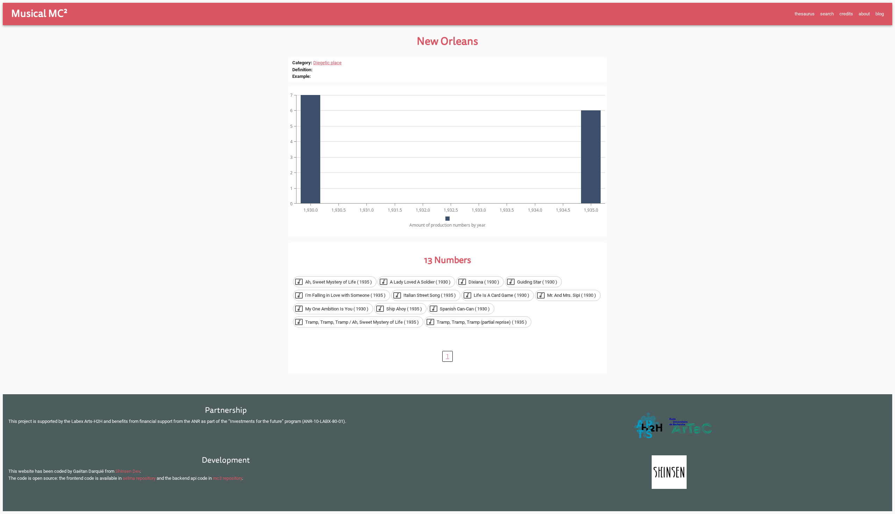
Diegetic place (327, 62)
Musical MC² (39, 14)
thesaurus (805, 13)
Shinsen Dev (127, 471)
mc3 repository (227, 478)
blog (879, 13)
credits (846, 13)
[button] (335, 281)
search (827, 13)
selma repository (139, 478)
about (864, 13)
